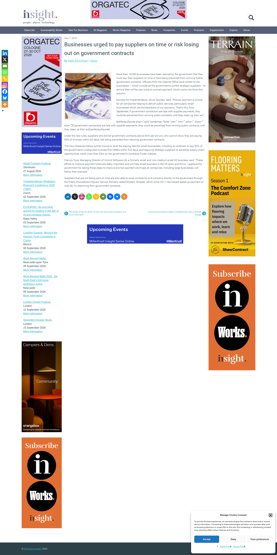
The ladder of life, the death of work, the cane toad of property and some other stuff (97, 213)
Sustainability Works (52, 30)
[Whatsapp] (89, 196)
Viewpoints (169, 30)
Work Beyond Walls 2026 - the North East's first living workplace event (40, 280)
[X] (75, 196)
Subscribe (29, 30)
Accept (206, 539)
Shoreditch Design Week (37, 320)
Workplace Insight (33, 548)
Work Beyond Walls (34, 258)
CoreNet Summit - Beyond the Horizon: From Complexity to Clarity (40, 236)
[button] (270, 515)
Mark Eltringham (78, 60)
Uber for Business (78, 30)
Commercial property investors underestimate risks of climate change (174, 213)
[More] (124, 196)
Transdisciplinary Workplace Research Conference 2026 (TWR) (39, 185)
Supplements (217, 30)
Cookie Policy (225, 546)
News (154, 30)
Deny (233, 539)
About (246, 30)
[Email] (103, 196)
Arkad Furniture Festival (36, 163)
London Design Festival (36, 302)
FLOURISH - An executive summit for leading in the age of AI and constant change (41, 211)
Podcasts (199, 30)
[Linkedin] (68, 196)
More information (32, 175)
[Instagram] (82, 196)
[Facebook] (110, 196)
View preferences (259, 539)
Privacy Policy (239, 546)
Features (141, 30)
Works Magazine (121, 30)
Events (184, 30)
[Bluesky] (117, 196)
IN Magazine (100, 30)
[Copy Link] (96, 196)
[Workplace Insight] (40, 16)
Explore (234, 30)
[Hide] (3, 110)
